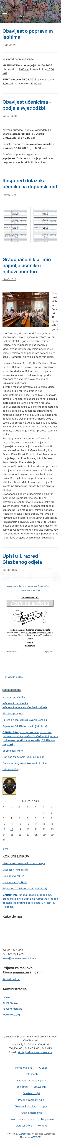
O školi (43, 1067)
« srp (5, 848)
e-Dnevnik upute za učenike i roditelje (25, 707)
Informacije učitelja (14, 697)
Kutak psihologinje (31, 1112)
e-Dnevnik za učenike (15, 703)
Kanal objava (10, 1002)
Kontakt (42, 1125)
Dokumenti (31, 1074)
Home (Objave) (24, 1067)
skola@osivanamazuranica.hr (20, 958)
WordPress (24, 1133)
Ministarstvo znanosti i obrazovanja (24, 863)
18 (11, 829)
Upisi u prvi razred (13, 875)
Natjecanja (47, 1119)
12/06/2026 (9, 279)
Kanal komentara (12, 1008)
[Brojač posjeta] (12, 689)
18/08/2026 (9, 44)
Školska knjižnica (25, 1106)
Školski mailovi (11, 979)
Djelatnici (22, 1086)
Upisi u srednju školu (15, 882)
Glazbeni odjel (31, 1093)
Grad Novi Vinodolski (15, 869)
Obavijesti (40, 1086)
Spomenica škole (13, 750)
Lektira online (10, 769)
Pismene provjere (13, 713)
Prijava (6, 997)
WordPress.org (11, 1014)
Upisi (44, 1106)
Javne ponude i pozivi (22, 1119)
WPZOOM (36, 1137)
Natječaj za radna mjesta (31, 1080)
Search (53, 16)
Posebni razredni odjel (31, 1099)
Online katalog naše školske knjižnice (25, 763)
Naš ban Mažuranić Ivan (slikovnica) (24, 756)
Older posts (13, 676)
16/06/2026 (9, 194)
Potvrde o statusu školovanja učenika (25, 719)
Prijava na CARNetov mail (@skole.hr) (25, 726)
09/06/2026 (10, 569)
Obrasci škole (24, 1125)
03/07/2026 (10, 115)
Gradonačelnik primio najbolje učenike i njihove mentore (27, 265)
